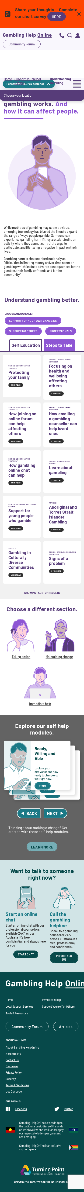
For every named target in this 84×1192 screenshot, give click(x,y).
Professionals (61, 331)
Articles (66, 1026)
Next (55, 813)
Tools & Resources (17, 1013)
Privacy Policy (14, 1072)
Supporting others (23, 331)
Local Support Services (19, 1006)
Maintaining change (59, 657)
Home (8, 79)
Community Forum (22, 44)
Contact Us (12, 1060)
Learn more (42, 847)
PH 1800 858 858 (64, 957)
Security (11, 1078)
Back (29, 813)
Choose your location (18, 95)
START (42, 785)
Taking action (21, 657)
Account (77, 35)
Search (70, 35)
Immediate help (40, 704)
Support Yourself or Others (58, 1006)
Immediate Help (51, 999)
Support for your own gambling (33, 320)
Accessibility (13, 1053)
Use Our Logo (14, 1091)
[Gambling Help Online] (27, 35)
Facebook (21, 1109)
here (56, 16)
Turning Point (42, 1170)
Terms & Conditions (17, 1085)
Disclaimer (12, 1066)
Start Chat (26, 954)
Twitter (68, 1109)
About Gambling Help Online (22, 1047)
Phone (62, 35)
